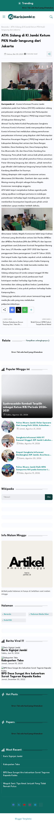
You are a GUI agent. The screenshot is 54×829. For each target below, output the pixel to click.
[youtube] (24, 805)
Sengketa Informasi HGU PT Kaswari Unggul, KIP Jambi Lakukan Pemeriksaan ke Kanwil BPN (34, 438)
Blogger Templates (23, 819)
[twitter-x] (19, 805)
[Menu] (4, 17)
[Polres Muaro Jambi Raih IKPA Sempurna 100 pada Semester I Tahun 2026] (7, 470)
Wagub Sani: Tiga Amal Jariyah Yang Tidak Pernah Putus (24, 785)
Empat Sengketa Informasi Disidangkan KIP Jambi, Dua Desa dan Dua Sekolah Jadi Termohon (32, 453)
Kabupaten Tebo (12, 660)
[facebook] (13, 805)
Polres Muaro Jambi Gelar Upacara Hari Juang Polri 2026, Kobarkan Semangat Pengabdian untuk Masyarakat (33, 424)
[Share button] (31, 310)
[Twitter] (18, 310)
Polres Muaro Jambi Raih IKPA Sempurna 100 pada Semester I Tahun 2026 (32, 468)
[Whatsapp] (25, 310)
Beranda (5, 27)
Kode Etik (8, 620)
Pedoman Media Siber (40, 614)
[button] (51, 17)
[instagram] (30, 805)
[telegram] (35, 805)
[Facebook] (12, 310)
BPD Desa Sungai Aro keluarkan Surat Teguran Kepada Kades (23, 675)
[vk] (41, 805)
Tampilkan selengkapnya (37, 341)
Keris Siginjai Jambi (14, 650)
